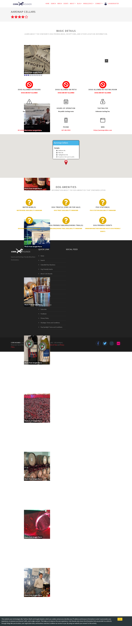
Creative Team (45, 287)
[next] (106, 60)
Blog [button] (79, 4)
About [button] (72, 4)
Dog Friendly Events (47, 269)
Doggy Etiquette (46, 296)
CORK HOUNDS (15, 343)
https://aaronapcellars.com (103, 130)
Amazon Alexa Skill (46, 305)
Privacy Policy (45, 318)
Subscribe (44, 309)
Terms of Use (53, 345)
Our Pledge (44, 283)
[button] (66, 162)
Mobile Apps (44, 300)
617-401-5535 (66, 130)
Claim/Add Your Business (48, 265)
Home (47, 4)
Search (53, 4)
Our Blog (43, 292)
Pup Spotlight (45, 278)
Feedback (43, 314)
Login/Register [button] (113, 4)
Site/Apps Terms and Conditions (50, 323)
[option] (38, 74)
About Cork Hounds (46, 274)
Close (119, 619)
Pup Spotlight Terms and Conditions (51, 327)
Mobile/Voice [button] (87, 4)
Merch (59, 4)
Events (65, 4)
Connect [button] (98, 4)
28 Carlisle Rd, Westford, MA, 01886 (29, 130)
